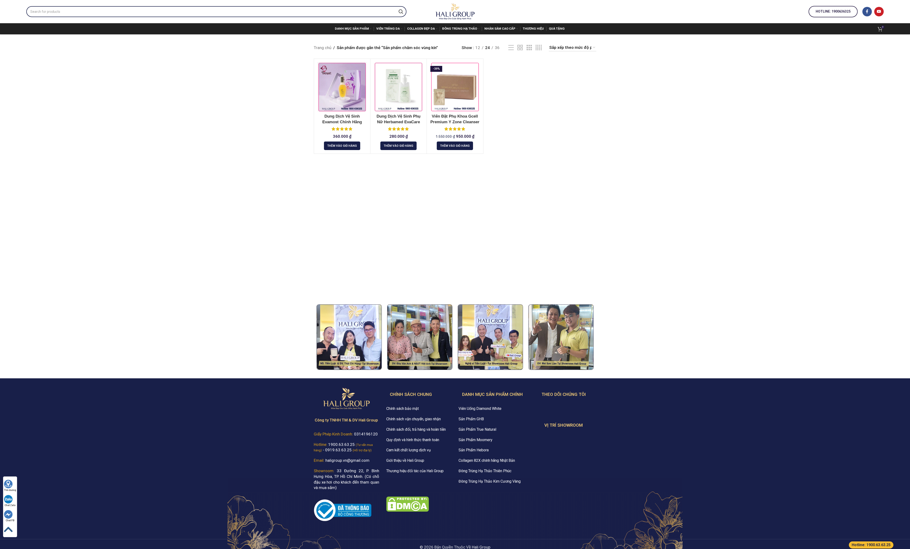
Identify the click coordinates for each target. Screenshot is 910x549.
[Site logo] (455, 11)
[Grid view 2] (520, 47)
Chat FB (10, 520)
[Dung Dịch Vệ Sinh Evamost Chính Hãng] (342, 86)
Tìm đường (10, 490)
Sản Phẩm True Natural (477, 429)
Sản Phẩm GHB (471, 419)
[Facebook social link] (867, 11)
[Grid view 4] (539, 47)
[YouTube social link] (879, 11)
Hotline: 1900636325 (833, 11)
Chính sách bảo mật (402, 408)
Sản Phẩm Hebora (474, 450)
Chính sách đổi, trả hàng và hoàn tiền (416, 429)
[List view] (511, 47)
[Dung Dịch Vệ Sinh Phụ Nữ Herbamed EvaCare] (398, 86)
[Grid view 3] (529, 47)
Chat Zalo (10, 505)
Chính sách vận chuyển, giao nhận (413, 419)
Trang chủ (322, 47)
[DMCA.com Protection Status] (407, 503)
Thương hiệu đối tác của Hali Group (415, 471)
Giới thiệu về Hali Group (405, 460)
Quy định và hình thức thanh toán (412, 440)
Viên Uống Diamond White (480, 408)
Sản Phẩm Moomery (475, 440)
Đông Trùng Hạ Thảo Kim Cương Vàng (490, 481)
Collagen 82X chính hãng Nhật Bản (487, 460)
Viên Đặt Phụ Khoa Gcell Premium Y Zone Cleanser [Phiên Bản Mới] (454, 122)
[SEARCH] (401, 11)
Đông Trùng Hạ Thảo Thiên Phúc (485, 471)
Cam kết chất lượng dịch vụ (408, 450)
